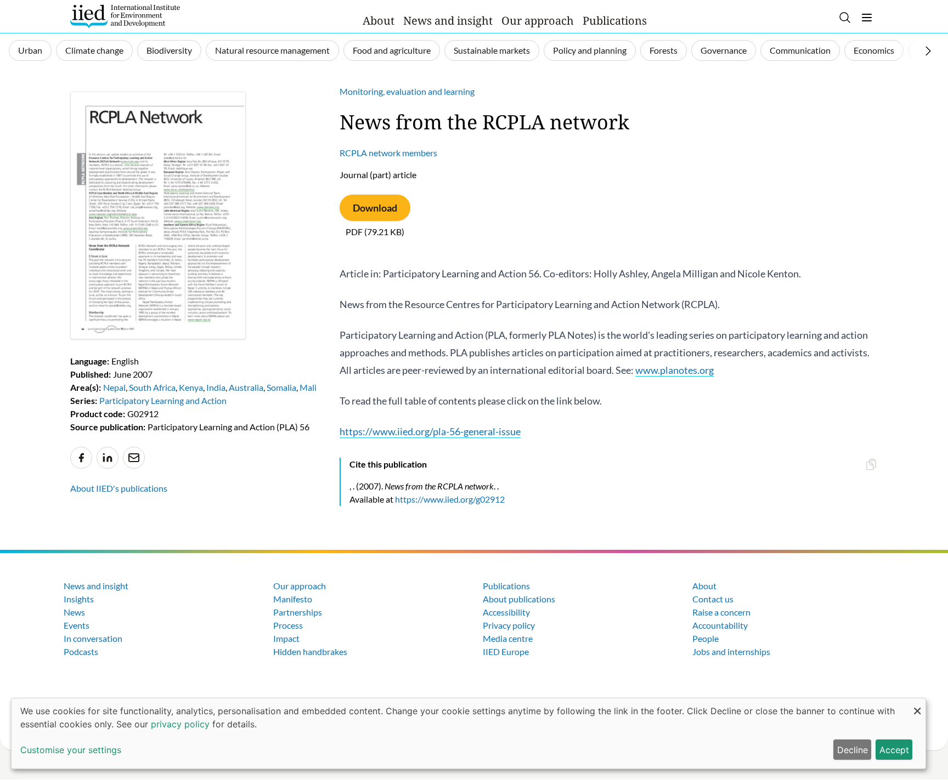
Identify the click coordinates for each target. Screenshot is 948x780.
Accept (894, 749)
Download (375, 208)
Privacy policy (509, 625)
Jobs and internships (731, 651)
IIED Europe (506, 651)
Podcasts (81, 651)
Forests (664, 50)
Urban (30, 50)
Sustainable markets (492, 50)
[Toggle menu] (867, 18)
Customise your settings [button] (70, 749)
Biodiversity (169, 50)
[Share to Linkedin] (108, 458)
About (378, 20)
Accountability (720, 625)
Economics (874, 50)
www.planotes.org (674, 370)
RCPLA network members (388, 152)
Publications (615, 20)
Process (288, 625)
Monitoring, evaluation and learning (407, 91)
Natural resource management (272, 50)
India (215, 387)
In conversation (93, 638)
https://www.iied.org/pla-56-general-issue (430, 431)
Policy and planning (590, 50)
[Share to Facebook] (81, 458)
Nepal (114, 387)
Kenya (191, 387)
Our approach (537, 20)
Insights (79, 599)
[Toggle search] (845, 17)
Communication (800, 50)
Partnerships (297, 612)
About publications (519, 599)
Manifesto (292, 599)
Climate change (94, 50)
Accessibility (506, 612)
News (74, 612)
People (705, 638)
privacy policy (180, 724)
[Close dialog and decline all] (917, 705)
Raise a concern (721, 612)
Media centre (508, 638)
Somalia (281, 387)
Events (76, 625)
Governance (724, 50)
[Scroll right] (928, 51)
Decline (852, 749)
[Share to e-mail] (134, 458)
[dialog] (468, 733)
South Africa (152, 387)
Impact (286, 638)
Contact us (712, 599)
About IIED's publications (118, 488)
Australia (246, 387)
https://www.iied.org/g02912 (450, 499)
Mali (308, 387)
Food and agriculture (392, 50)
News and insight (448, 20)
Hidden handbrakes (310, 651)
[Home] (125, 16)
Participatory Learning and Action (163, 400)
